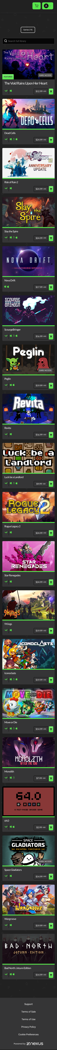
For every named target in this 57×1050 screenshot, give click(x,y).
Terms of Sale (28, 1011)
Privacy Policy (28, 1026)
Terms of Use (29, 1019)
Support (28, 1004)
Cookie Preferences (28, 1034)
